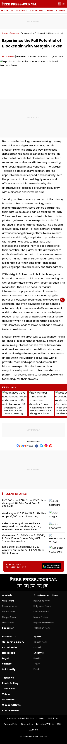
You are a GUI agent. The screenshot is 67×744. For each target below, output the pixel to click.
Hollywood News (42, 606)
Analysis (7, 595)
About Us (11, 718)
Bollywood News (42, 600)
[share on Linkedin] (32, 586)
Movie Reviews (41, 611)
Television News (42, 628)
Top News (8, 677)
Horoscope (8, 652)
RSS (59, 724)
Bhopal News (9, 617)
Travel (37, 663)
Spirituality (8, 669)
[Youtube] (50, 445)
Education (8, 628)
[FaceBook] (36, 445)
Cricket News (41, 642)
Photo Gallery (10, 683)
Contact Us (27, 724)
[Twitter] (41, 445)
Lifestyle (39, 652)
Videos (6, 694)
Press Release (10, 710)
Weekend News (11, 705)
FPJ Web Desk (8, 56)
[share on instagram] (39, 586)
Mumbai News (19, 10)
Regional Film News (44, 622)
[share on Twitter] (26, 586)
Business (14, 33)
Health (37, 658)
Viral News (8, 699)
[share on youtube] (45, 586)
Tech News (8, 688)
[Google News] (25, 445)
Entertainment (56, 10)
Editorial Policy (26, 718)
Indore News (8, 611)
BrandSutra (9, 636)
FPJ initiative (9, 647)
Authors (33, 729)
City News (8, 600)
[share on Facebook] (19, 586)
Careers (40, 718)
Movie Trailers (41, 617)
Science (7, 663)
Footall (37, 647)
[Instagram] (46, 445)
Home (4, 10)
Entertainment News (46, 595)
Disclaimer (52, 718)
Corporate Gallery (13, 642)
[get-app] (63, 4)
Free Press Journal (19, 3)
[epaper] (59, 4)
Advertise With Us (45, 724)
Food (36, 669)
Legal (5, 658)
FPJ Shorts (37, 10)
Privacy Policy (11, 724)
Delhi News (8, 622)
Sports (37, 636)
